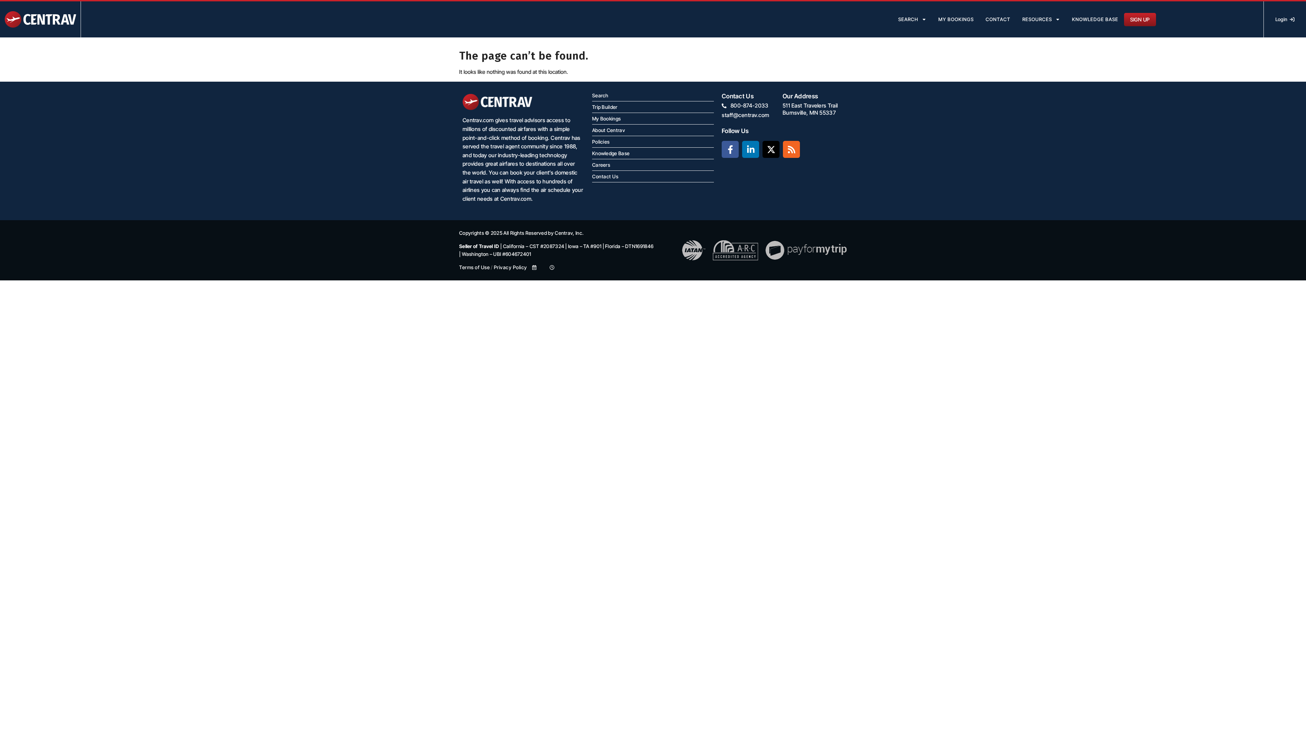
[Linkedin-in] (750, 149)
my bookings (956, 19)
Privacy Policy (510, 267)
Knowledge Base (1095, 19)
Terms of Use (474, 267)
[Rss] (791, 149)
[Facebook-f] (730, 149)
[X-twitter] (771, 149)
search (908, 19)
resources (1037, 19)
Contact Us (605, 176)
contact (998, 19)
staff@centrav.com (745, 115)
